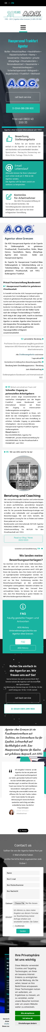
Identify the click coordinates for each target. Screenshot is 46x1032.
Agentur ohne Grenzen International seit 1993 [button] (23, 130)
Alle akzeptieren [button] (27, 1013)
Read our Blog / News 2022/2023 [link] (23, 538)
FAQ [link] (23, 641)
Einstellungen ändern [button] (28, 1023)
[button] (23, 11)
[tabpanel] (23, 3)
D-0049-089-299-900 (22, 108)
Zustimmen (19, 926)
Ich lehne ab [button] (28, 1018)
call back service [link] (23, 97)
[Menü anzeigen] (23, 27)
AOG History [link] (23, 648)
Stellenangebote (27, 354)
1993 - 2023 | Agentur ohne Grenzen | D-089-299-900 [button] (23, 19)
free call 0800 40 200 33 (23, 120)
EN (12, 3)
